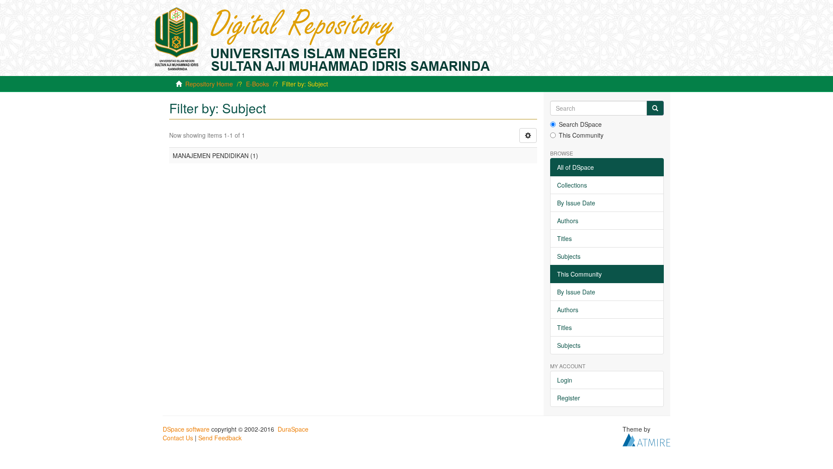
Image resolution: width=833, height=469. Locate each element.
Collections (572, 185)
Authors (567, 220)
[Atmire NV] (646, 439)
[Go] (655, 108)
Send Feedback (220, 437)
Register (568, 397)
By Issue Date (576, 202)
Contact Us (178, 437)
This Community (581, 135)
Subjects (568, 256)
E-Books (257, 83)
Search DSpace (580, 124)
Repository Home (209, 83)
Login (564, 380)
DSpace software (186, 429)
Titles (564, 238)
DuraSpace (293, 429)
